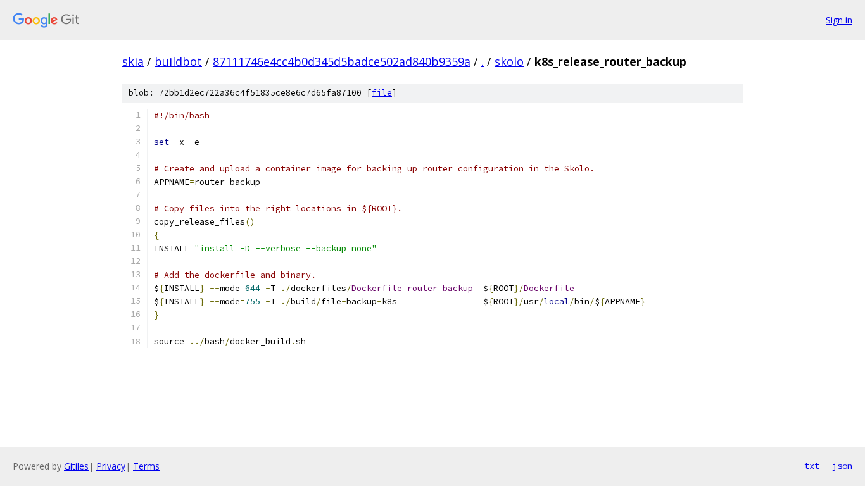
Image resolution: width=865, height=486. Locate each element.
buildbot (178, 61)
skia (133, 61)
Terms (146, 466)
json (842, 465)
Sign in (839, 20)
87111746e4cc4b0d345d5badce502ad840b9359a (341, 61)
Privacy (110, 466)
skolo (509, 61)
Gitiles (76, 466)
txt (811, 465)
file (382, 92)
